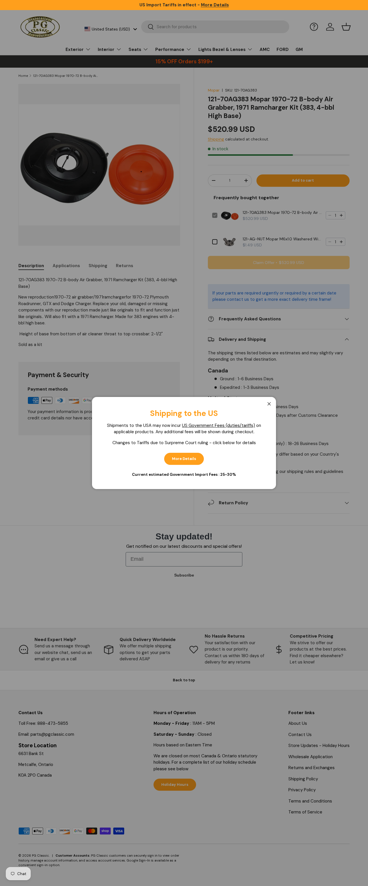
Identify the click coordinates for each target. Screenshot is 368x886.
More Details (184, 458)
